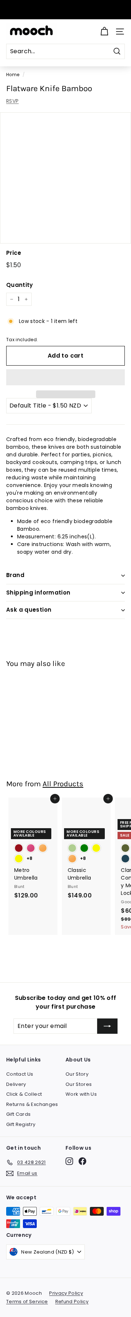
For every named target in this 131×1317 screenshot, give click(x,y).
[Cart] (104, 31)
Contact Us (19, 1074)
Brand (15, 575)
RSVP (12, 101)
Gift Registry (21, 1124)
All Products (63, 783)
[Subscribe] (107, 1026)
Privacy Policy (66, 1293)
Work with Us (81, 1094)
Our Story (77, 1074)
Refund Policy (72, 1301)
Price (13, 253)
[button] (65, 377)
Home (12, 75)
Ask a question (28, 609)
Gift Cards (18, 1114)
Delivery (16, 1084)
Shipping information (38, 592)
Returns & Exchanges (32, 1104)
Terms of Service (27, 1301)
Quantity (19, 285)
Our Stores (79, 1084)
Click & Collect (24, 1094)
